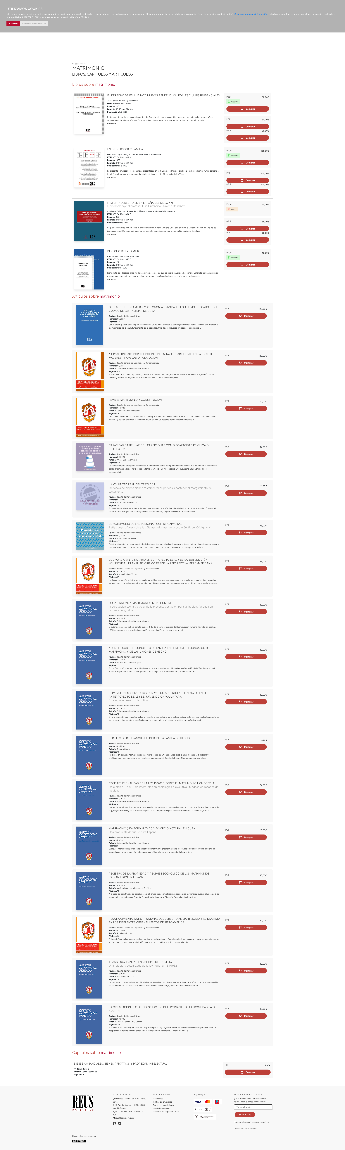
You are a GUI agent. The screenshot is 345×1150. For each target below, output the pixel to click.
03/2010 (121, 885)
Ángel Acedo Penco (125, 933)
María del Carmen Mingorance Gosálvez (134, 888)
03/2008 (121, 1019)
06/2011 (121, 840)
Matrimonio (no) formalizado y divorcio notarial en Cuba (152, 828)
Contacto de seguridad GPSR (166, 1111)
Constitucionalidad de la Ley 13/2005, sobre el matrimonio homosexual (162, 783)
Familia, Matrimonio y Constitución (135, 399)
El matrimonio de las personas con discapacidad (145, 523)
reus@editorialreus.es (124, 1118)
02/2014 (121, 708)
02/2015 (121, 571)
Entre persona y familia (125, 149)
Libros (74, 64)
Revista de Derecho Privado (128, 316)
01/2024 (121, 366)
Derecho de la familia (123, 251)
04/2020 (121, 500)
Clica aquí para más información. (251, 14)
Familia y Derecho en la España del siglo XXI (140, 202)
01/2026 (121, 319)
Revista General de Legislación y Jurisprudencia (137, 363)
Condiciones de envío (162, 1108)
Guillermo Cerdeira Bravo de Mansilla (133, 368)
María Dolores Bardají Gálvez (129, 1021)
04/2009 (121, 930)
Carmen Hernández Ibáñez (128, 410)
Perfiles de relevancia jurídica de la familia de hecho (149, 738)
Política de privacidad (162, 1102)
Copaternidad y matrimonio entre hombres (141, 603)
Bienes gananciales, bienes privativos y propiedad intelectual (120, 1063)
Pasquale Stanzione (125, 976)
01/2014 (121, 746)
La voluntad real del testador (132, 484)
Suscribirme (245, 1114)
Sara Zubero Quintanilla (127, 502)
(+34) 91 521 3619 (123, 1111)
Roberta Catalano (124, 749)
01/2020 (121, 535)
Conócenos (158, 1098)
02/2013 (121, 798)
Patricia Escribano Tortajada (129, 662)
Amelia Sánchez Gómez (127, 460)
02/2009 (121, 974)
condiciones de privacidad (257, 1122)
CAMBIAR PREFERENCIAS (34, 23)
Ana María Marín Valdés (127, 574)
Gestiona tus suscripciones (245, 1128)
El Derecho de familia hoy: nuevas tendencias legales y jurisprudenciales (163, 95)
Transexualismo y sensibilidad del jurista (140, 962)
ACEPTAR (13, 23)
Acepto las (252, 1122)
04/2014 (121, 618)
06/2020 (121, 457)
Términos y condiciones (163, 1105)
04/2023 (121, 408)
